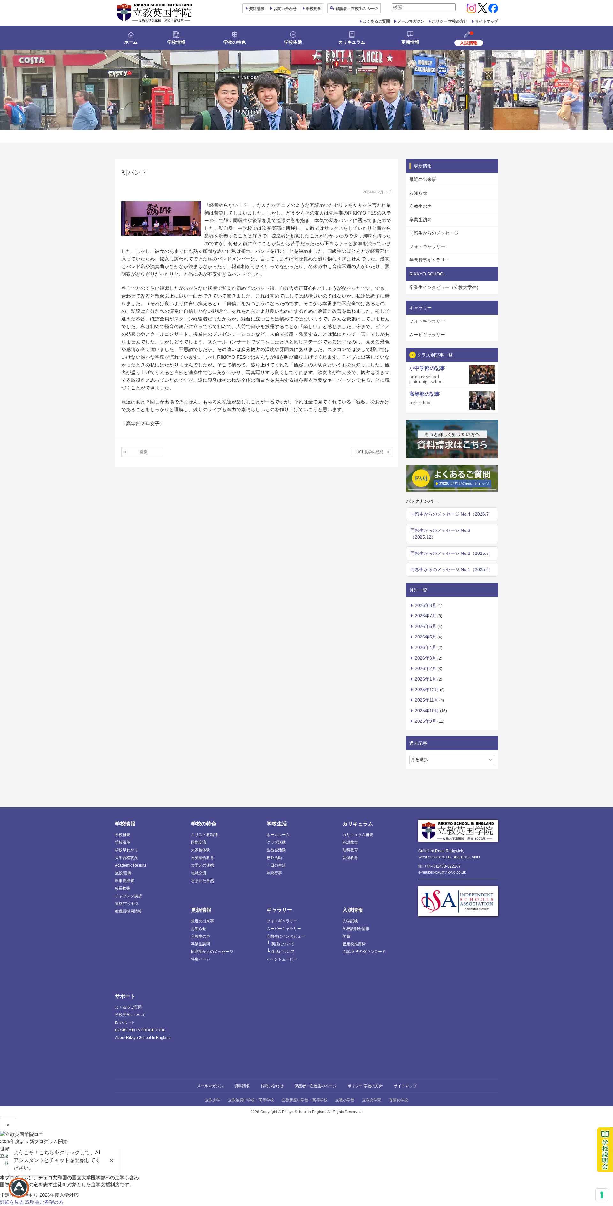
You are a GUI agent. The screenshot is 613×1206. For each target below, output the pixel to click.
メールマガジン (410, 21)
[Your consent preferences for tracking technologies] (602, 1195)
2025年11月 (426, 700)
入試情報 (353, 910)
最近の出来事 (422, 179)
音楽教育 (350, 858)
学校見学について (130, 1015)
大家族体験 (200, 850)
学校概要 (122, 835)
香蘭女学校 (398, 1100)
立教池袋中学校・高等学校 (251, 1100)
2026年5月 (425, 636)
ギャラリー (279, 910)
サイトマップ (486, 21)
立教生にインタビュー (286, 936)
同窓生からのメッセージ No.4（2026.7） (451, 513)
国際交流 (198, 842)
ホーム (131, 42)
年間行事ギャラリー (429, 259)
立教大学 (212, 1100)
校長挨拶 (122, 888)
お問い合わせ (285, 8)
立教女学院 (371, 1100)
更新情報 (410, 42)
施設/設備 (123, 873)
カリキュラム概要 (358, 835)
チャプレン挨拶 (128, 896)
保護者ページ (357, 8)
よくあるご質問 (376, 21)
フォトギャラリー (427, 246)
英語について (282, 944)
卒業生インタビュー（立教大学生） (445, 287)
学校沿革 (122, 842)
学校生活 (293, 42)
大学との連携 (202, 865)
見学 (313, 8)
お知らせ (418, 192)
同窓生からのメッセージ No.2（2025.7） (451, 553)
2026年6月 (425, 626)
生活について (282, 951)
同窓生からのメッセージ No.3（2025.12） (440, 533)
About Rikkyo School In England (143, 1038)
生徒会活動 (276, 850)
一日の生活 (276, 865)
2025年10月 (427, 710)
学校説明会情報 (356, 928)
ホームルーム (278, 835)
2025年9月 (425, 721)
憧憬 (144, 452)
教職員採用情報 (128, 911)
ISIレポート (125, 1022)
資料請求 (242, 1086)
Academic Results (130, 865)
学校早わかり (126, 850)
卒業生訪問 (420, 219)
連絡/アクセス (127, 903)
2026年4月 (425, 647)
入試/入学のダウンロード (364, 951)
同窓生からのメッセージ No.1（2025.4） (451, 569)
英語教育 (350, 842)
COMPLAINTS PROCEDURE (140, 1030)
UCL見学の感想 (369, 452)
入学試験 (350, 921)
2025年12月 (427, 689)
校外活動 (274, 858)
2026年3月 (425, 657)
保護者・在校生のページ (315, 1086)
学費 (346, 936)
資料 (256, 8)
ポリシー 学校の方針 (449, 21)
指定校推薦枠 (354, 944)
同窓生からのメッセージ (433, 233)
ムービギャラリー (427, 334)
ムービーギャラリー (284, 928)
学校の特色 (234, 42)
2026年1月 (425, 679)
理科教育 (350, 850)
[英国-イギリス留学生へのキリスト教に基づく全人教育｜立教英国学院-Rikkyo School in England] (155, 12)
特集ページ (200, 959)
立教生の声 (420, 206)
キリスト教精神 (204, 835)
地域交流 (198, 873)
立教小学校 (344, 1100)
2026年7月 (425, 615)
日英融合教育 (202, 858)
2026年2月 (425, 668)
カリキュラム (351, 42)
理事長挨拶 (124, 880)
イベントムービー (282, 959)
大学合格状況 (126, 858)
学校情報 (176, 42)
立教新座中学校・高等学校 (305, 1100)
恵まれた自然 (202, 880)
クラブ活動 (276, 842)
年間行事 (274, 873)
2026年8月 (425, 605)
